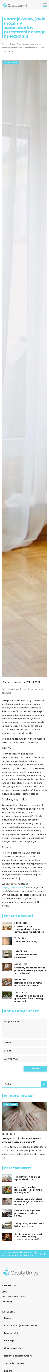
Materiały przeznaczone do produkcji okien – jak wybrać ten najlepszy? (30, 971)
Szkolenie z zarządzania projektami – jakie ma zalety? (27, 1213)
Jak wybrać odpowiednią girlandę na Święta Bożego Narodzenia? (29, 999)
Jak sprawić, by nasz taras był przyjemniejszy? (29, 1225)
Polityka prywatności (14, 1296)
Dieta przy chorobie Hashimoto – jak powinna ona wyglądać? (28, 1190)
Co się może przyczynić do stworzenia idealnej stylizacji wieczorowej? (28, 1237)
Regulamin (7, 1301)
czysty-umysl (13, 682)
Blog (4, 1292)
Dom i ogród (11, 62)
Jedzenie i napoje (14, 1363)
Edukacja (9, 1340)
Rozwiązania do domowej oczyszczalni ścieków (28, 984)
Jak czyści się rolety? (26, 941)
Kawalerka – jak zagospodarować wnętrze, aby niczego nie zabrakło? (29, 929)
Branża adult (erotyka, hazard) (21, 1325)
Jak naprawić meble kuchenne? (25, 956)
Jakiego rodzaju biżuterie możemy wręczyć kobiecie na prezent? (28, 1201)
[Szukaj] (44, 1084)
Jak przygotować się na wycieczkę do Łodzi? (27, 1178)
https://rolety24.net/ (13, 887)
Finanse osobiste (13, 1348)
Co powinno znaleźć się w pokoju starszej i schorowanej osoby (19, 1254)
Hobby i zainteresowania (18, 1355)
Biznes (7, 1318)
